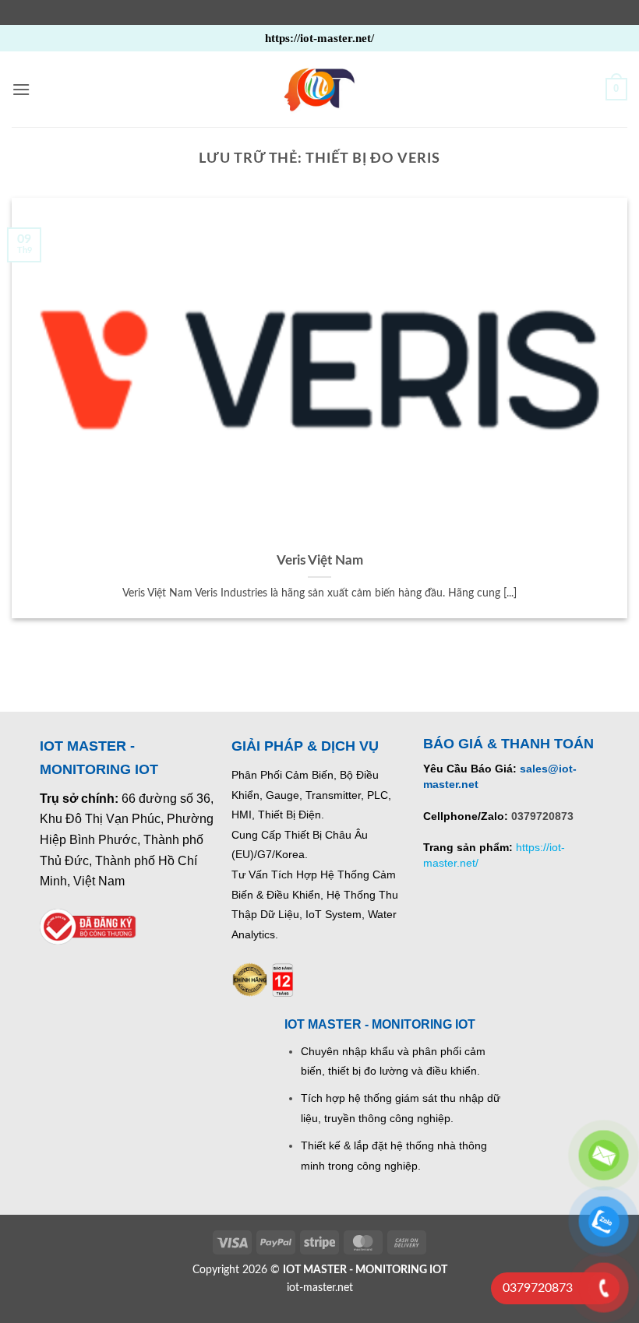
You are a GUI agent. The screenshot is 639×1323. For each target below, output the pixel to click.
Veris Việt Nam (320, 560)
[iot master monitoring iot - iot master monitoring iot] (319, 89)
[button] (21, 89)
